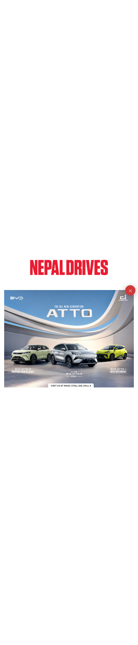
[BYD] (69, 338)
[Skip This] (130, 290)
